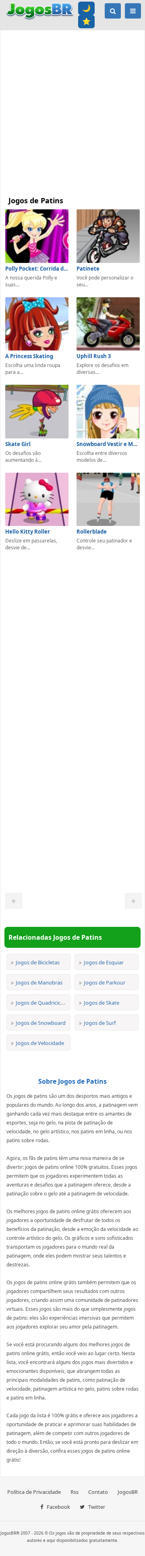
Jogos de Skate (101, 1002)
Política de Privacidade (34, 1492)
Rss (74, 1492)
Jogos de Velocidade (40, 1043)
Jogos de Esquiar (104, 962)
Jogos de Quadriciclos (41, 1002)
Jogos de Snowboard (41, 1022)
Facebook (58, 1506)
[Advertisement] (72, 111)
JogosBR (128, 1492)
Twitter (96, 1506)
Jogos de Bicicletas (38, 962)
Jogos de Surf (100, 1022)
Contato (98, 1492)
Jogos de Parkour (104, 982)
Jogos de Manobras (39, 982)
